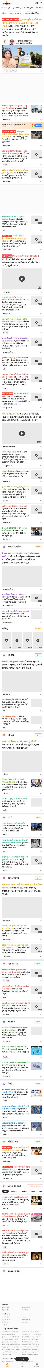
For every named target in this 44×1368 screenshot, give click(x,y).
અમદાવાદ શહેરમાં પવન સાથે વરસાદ (31, 1349)
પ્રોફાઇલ (36, 1366)
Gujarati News (6, 1310)
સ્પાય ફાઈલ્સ (7, 250)
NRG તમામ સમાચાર (35, 1186)
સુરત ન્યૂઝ (25, 1322)
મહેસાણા (5, 522)
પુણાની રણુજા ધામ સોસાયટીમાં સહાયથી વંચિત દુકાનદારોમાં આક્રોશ (31, 1339)
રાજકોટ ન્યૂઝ (5, 1322)
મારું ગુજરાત (6, 292)
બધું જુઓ (38, 628)
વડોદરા (5, 165)
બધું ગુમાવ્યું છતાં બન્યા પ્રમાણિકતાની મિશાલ (11, 1347)
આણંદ (33, 1191)
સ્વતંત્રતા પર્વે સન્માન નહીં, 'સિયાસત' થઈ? (11, 1349)
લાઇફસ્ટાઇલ (7, 920)
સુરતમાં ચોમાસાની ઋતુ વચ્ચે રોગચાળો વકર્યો (31, 1352)
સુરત (4, 388)
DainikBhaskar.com (7, 1361)
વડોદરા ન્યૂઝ (5, 1324)
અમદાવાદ (6, 981)
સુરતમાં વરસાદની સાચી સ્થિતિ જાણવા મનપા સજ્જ (11, 1337)
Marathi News (26, 1307)
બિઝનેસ (5, 539)
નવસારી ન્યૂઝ (5, 1317)
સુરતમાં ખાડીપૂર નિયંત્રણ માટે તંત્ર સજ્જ (11, 1344)
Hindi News (5, 1307)
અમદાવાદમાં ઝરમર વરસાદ (8, 1334)
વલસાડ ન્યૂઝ (25, 1317)
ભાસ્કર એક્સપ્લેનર (9, 446)
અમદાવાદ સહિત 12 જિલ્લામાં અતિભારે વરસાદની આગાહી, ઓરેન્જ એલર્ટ (31, 1344)
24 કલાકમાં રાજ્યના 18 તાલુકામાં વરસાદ (11, 1339)
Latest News (25, 1310)
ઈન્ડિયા (5, 333)
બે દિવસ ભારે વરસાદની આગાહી (30, 1354)
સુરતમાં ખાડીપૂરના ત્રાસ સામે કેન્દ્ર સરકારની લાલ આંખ (31, 1334)
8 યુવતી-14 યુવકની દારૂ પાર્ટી (9, 1352)
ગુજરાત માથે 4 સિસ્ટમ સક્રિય (10, 1342)
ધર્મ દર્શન (5, 481)
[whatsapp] (38, 71)
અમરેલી (24, 1191)
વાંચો (7, 1366)
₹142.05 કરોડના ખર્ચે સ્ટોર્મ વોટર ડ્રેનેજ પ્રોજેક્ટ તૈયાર (31, 1342)
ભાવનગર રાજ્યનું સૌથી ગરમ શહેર (31, 1337)
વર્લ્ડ (4, 230)
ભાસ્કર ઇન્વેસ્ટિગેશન (9, 71)
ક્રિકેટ (5, 1101)
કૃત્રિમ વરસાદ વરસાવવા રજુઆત (30, 1331)
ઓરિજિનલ (6, 145)
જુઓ (22, 1366)
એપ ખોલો (22, 1359)
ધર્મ (4, 369)
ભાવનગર (5, 119)
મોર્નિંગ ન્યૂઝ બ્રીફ (7, 1354)
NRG (5, 1191)
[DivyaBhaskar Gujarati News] (7, 3)
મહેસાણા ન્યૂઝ (6, 1319)
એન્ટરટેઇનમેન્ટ (8, 352)
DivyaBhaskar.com (27, 1361)
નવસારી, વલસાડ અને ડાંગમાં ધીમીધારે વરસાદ (31, 1347)
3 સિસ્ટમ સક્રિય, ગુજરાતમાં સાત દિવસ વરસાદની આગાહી (11, 1331)
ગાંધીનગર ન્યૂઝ (26, 1319)
